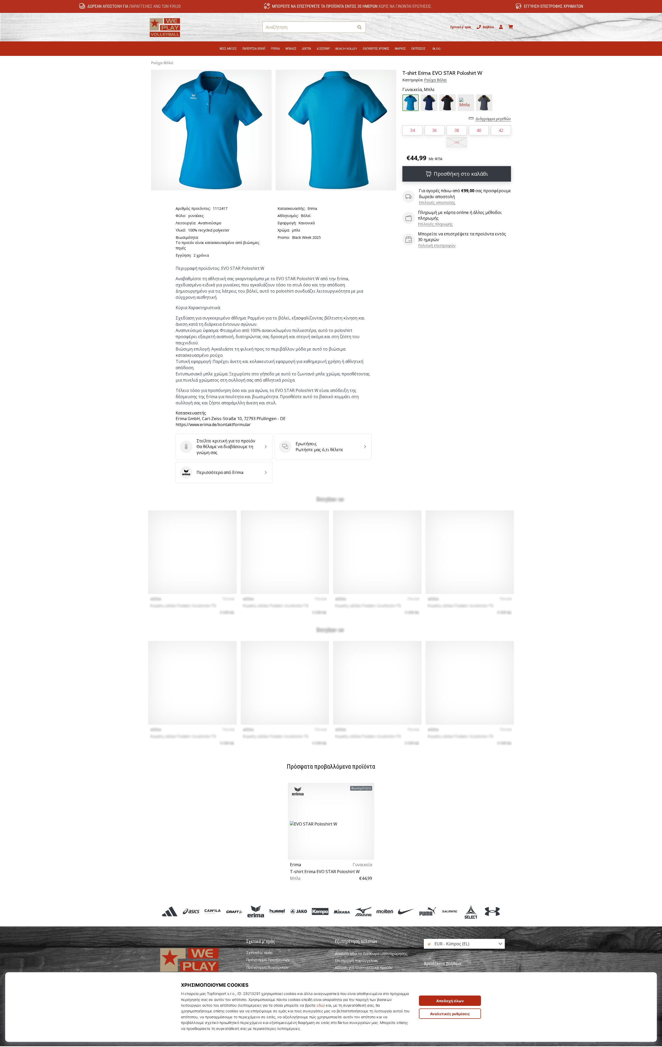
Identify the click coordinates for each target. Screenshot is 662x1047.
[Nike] (406, 911)
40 (479, 130)
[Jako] (299, 911)
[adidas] (169, 911)
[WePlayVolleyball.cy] (197, 965)
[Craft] (234, 911)
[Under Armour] (492, 911)
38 (456, 130)
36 (434, 130)
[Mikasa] (341, 911)
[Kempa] (320, 911)
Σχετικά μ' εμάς (460, 27)
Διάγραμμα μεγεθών (493, 118)
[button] (350, 27)
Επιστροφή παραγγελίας (356, 960)
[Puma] (428, 911)
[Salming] (449, 911)
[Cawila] (212, 911)
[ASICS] (191, 911)
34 (412, 130)
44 (456, 142)
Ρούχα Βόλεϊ (162, 62)
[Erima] (255, 911)
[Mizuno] (363, 911)
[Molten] (384, 911)
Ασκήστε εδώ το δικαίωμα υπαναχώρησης (371, 953)
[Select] (471, 911)
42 (501, 130)
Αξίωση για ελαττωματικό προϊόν (364, 967)
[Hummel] (277, 911)
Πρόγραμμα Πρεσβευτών (268, 960)
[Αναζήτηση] (359, 27)
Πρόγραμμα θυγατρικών (267, 967)
